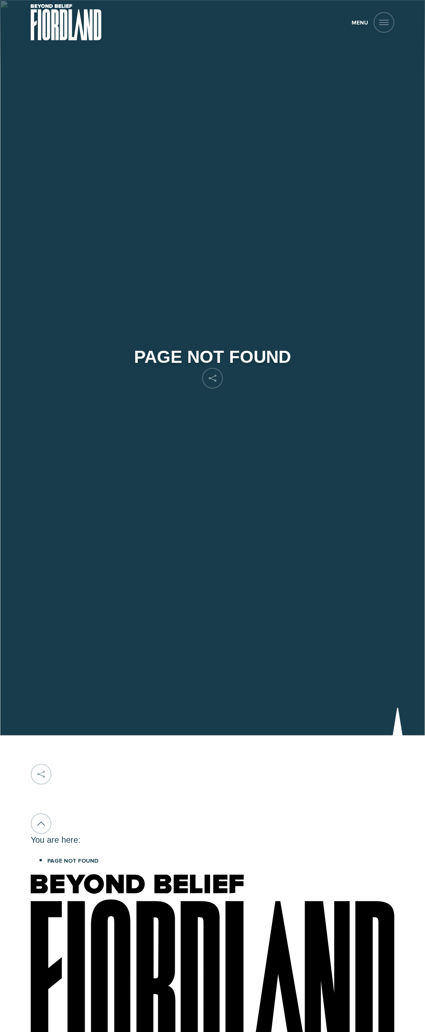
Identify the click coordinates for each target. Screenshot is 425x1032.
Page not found (72, 861)
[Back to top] (41, 823)
